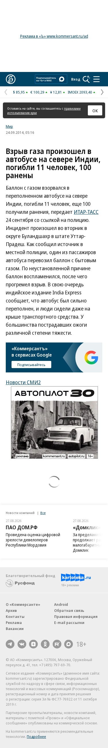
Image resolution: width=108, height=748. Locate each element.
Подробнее (36, 736)
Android (61, 604)
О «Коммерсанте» (23, 604)
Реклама (14, 622)
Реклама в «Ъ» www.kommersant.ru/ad (54, 36)
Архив (11, 610)
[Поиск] (86, 79)
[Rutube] (57, 644)
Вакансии (15, 628)
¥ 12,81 (56, 92)
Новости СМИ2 (23, 382)
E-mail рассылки (69, 622)
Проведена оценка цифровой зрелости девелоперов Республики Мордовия (33, 540)
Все (43, 513)
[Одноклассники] (45, 644)
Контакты (15, 616)
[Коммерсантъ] (11, 79)
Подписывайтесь (31, 364)
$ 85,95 (19, 92)
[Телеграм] (10, 644)
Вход (75, 79)
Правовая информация (76, 616)
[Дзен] (33, 644)
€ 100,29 (37, 92)
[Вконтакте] (22, 644)
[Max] (68, 644)
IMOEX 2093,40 (80, 92)
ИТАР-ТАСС (86, 211)
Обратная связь (69, 610)
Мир (9, 126)
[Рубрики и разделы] (96, 79)
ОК (95, 110)
